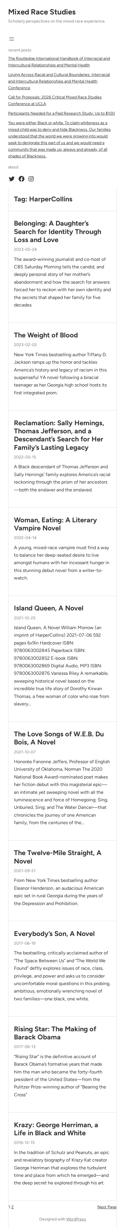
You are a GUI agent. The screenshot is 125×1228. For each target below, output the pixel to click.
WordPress (76, 1219)
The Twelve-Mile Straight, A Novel (57, 857)
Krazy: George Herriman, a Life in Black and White (56, 1129)
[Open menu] (11, 39)
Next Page (107, 1207)
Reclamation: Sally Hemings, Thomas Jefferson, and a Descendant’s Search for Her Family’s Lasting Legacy (59, 435)
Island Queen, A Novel (48, 608)
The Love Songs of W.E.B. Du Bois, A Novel (59, 738)
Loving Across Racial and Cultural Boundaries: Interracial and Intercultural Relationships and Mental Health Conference (59, 81)
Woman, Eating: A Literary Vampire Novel (55, 524)
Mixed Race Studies (42, 11)
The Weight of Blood (46, 335)
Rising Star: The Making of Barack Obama (55, 1033)
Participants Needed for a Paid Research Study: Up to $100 (61, 113)
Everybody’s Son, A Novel (54, 934)
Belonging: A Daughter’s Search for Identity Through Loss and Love (57, 231)
